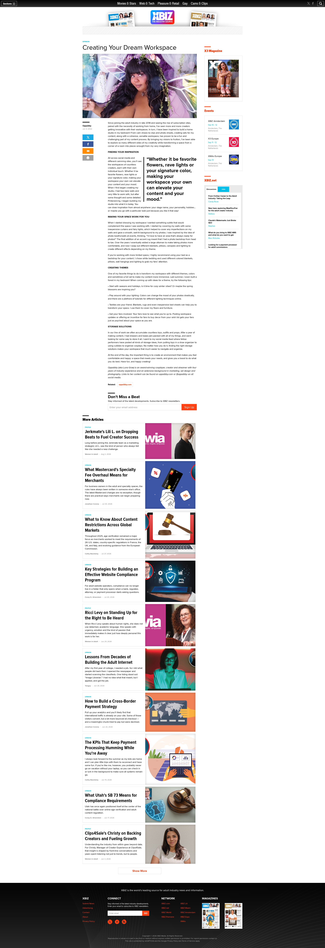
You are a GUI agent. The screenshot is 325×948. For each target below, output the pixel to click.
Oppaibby (87, 126)
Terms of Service (188, 941)
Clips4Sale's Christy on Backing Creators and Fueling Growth (113, 836)
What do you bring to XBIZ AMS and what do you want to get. (222, 233)
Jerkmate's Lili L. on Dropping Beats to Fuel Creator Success (111, 434)
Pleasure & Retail (168, 3)
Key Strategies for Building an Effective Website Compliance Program (111, 574)
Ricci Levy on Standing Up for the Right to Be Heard (111, 615)
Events (209, 110)
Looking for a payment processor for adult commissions (222, 246)
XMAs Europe (215, 156)
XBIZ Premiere (167, 916)
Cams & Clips (199, 3)
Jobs (223, 189)
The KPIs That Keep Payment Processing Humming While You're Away (110, 747)
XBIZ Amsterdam (216, 121)
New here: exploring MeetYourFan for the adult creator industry (223, 209)
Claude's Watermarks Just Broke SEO (222, 221)
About (85, 916)
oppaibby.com (125, 384)
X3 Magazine (213, 50)
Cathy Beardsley (91, 554)
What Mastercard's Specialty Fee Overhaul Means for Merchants (110, 475)
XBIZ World (166, 912)
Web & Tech (146, 3)
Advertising (88, 907)
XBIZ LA (184, 903)
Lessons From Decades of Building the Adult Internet (108, 659)
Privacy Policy (89, 921)
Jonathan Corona (92, 504)
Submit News (88, 903)
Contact (86, 912)
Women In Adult (91, 454)
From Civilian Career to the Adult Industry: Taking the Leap (222, 197)
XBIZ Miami (185, 907)
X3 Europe (213, 138)
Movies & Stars (126, 3)
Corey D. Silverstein (93, 597)
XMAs (183, 921)
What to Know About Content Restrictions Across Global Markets (111, 524)
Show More (139, 871)
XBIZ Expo (185, 916)
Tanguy (88, 686)
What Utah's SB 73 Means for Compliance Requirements (111, 798)
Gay (185, 3)
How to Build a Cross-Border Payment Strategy (110, 704)
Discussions (211, 189)
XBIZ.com (165, 903)
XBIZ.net (210, 180)
